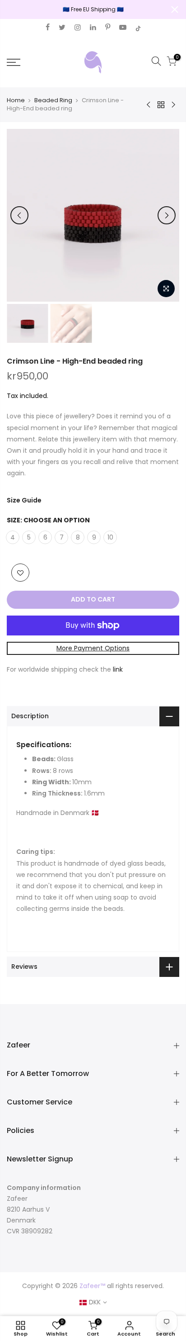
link (118, 669)
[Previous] (19, 215)
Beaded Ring (53, 100)
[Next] (167, 215)
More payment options (93, 648)
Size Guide (24, 500)
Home (16, 100)
